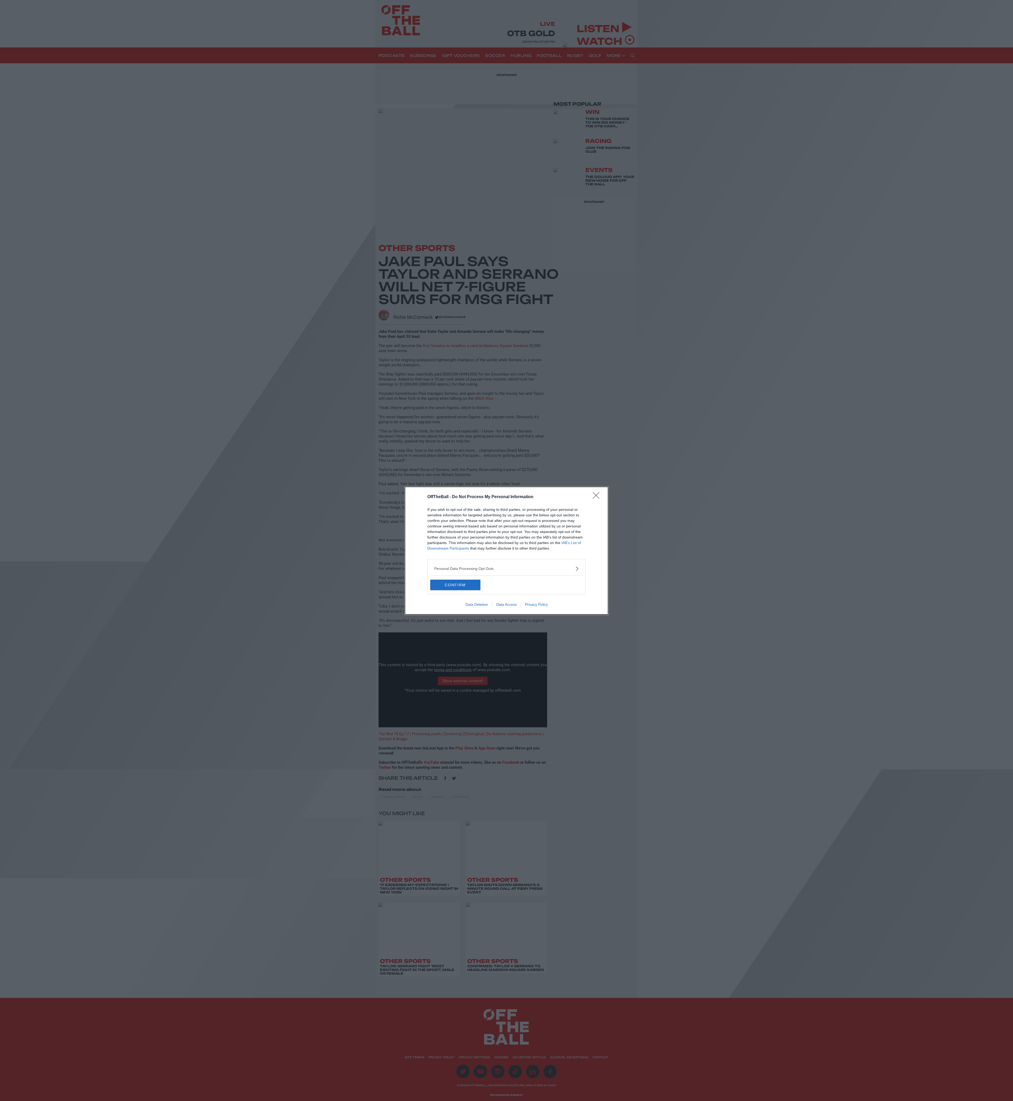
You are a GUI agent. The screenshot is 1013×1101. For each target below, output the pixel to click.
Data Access (506, 604)
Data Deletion (476, 604)
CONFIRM (455, 585)
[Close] (598, 497)
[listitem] (506, 568)
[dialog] (506, 550)
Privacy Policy (536, 604)
